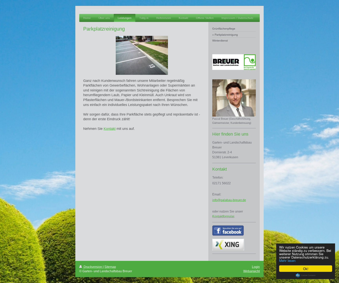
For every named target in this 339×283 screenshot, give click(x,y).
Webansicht (251, 271)
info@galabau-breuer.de (229, 200)
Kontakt (110, 129)
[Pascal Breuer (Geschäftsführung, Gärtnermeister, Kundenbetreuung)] (234, 98)
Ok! (305, 268)
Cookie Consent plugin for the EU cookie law (305, 275)
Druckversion (93, 267)
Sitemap (110, 267)
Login (256, 267)
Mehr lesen (287, 260)
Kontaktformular (223, 216)
